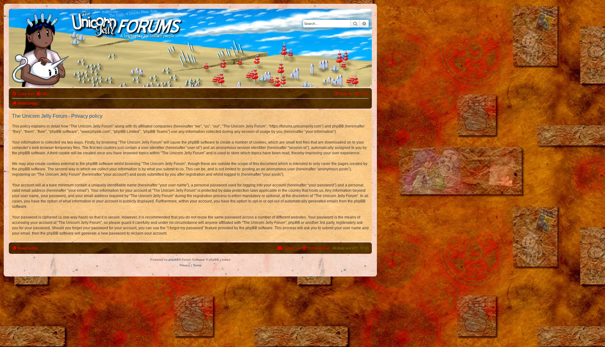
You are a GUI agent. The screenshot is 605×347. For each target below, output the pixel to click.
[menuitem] (42, 94)
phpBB (174, 259)
